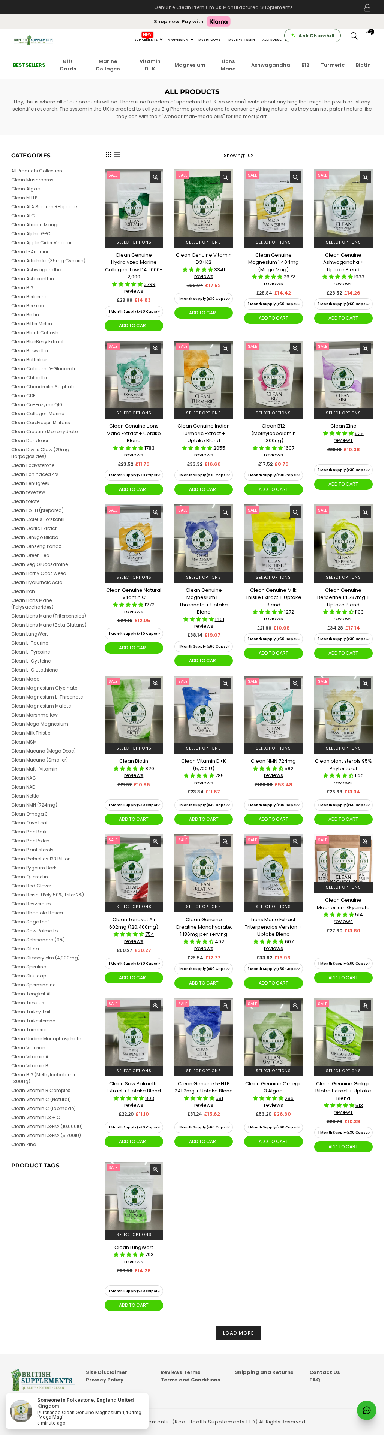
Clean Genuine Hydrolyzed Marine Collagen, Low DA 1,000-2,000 (133, 266)
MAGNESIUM (178, 40)
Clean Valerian (28, 1047)
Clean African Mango (35, 224)
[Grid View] (108, 155)
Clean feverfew (28, 492)
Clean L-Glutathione (34, 670)
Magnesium (190, 65)
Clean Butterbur (29, 359)
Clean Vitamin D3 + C (35, 1117)
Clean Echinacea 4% (34, 474)
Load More (238, 1332)
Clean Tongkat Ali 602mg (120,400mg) (133, 923)
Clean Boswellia (29, 350)
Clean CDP (23, 395)
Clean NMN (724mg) (34, 805)
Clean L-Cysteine (31, 661)
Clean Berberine (29, 296)
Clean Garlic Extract (34, 528)
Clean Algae (25, 189)
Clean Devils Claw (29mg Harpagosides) (40, 452)
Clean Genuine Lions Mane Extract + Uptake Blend (133, 433)
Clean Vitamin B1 (30, 1065)
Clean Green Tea (30, 555)
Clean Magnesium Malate (41, 706)
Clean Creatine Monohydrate (44, 431)
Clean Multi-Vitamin (34, 769)
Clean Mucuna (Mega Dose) (43, 751)
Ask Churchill (316, 35)
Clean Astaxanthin (32, 278)
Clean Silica (25, 949)
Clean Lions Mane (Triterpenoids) (48, 616)
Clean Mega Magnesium (39, 724)
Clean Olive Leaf (29, 823)
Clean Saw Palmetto (34, 931)
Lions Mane (228, 65)
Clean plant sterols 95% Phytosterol (343, 764)
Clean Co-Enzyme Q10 (36, 404)
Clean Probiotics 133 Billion (41, 859)
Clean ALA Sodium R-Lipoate (44, 207)
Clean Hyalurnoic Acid (37, 582)
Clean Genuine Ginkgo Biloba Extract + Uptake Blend (343, 1091)
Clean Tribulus (27, 1003)
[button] (128, 284)
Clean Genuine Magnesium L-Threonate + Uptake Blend (203, 601)
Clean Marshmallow (34, 715)
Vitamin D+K (150, 65)
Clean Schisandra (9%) (38, 940)
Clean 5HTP (24, 198)
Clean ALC (23, 215)
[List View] (117, 155)
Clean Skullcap (28, 976)
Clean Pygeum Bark (33, 868)
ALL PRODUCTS (274, 40)
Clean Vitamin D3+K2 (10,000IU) (47, 1126)
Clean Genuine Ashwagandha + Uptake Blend (343, 262)
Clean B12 (22, 287)
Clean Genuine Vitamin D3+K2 (204, 258)
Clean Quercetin (29, 877)
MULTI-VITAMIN (241, 40)
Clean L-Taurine (29, 643)
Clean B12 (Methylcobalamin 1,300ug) (273, 433)
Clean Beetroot (28, 305)
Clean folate (25, 501)
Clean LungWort (133, 1247)
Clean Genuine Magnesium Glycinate (343, 903)
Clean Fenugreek (30, 483)
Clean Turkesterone (33, 1021)
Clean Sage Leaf (30, 922)
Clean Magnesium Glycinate (44, 688)
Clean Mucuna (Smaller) (39, 760)
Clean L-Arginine (30, 251)
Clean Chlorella (29, 377)
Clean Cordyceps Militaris (40, 422)
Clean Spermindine (33, 985)
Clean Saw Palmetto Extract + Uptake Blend (133, 1087)
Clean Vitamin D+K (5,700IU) (203, 764)
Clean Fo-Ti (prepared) (37, 510)
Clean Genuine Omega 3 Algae (273, 1087)
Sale (113, 175)
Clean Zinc (343, 425)
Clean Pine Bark (28, 832)
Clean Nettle (25, 796)
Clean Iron (23, 591)
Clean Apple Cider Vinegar (41, 242)
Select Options (134, 242)
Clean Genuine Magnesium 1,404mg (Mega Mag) (273, 262)
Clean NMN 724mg (273, 761)
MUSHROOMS (209, 40)
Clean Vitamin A (29, 1056)
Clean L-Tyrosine (30, 652)
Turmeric (333, 65)
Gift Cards (68, 65)
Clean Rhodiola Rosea (37, 913)
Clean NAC (23, 778)
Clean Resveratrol (31, 904)
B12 (305, 65)
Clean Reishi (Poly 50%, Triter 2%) (47, 895)
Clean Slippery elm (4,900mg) (45, 958)
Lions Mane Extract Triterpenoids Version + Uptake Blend (273, 927)
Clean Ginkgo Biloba (34, 537)
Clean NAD (23, 787)
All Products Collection (36, 171)
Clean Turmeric (28, 1029)
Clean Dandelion (30, 440)
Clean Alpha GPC (31, 233)
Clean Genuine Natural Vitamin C (133, 594)
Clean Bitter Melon (31, 323)
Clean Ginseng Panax (36, 546)
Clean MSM (24, 742)
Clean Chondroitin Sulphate (43, 386)
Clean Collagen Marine (37, 413)
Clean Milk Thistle (30, 733)
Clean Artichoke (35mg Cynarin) (48, 260)
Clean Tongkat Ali (31, 994)
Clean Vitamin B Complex (40, 1090)
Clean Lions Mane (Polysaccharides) (32, 603)
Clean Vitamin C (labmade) (43, 1108)
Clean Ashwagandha (36, 269)
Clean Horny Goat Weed (38, 573)
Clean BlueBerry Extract (37, 341)
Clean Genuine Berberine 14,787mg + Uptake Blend (343, 597)
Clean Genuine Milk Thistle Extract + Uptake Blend (274, 597)
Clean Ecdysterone (32, 465)
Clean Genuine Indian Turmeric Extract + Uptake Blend (203, 433)
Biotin (363, 65)
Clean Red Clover (31, 886)
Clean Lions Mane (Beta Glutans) (49, 625)
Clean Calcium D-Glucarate (43, 368)
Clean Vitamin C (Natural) (41, 1099)
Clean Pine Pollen (30, 841)
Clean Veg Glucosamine (39, 564)
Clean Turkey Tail (30, 1012)
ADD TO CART (133, 325)
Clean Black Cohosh (34, 332)
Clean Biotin (133, 761)
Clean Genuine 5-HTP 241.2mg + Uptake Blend (203, 1087)
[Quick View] (155, 177)
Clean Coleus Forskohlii (37, 519)
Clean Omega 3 (29, 814)
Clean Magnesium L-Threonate (47, 697)
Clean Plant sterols (32, 850)
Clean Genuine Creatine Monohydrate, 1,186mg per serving (204, 927)
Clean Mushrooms (32, 180)
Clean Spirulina (28, 967)
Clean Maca (25, 679)
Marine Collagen (108, 65)
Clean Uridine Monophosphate (46, 1038)
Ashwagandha (270, 65)
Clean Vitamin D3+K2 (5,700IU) (46, 1135)
